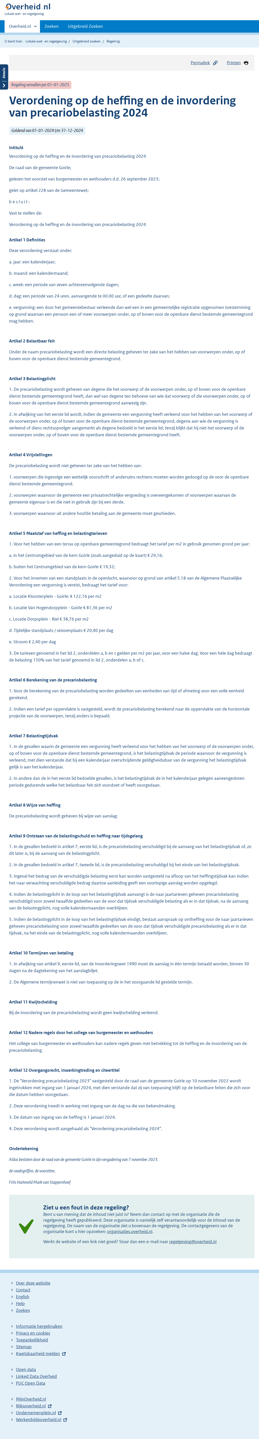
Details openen (4, 76)
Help (20, 1303)
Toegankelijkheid (32, 1340)
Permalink (200, 62)
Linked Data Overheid (36, 1376)
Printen (234, 62)
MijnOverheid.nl (31, 1399)
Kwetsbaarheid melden (38, 1353)
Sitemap (24, 1347)
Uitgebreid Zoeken (85, 26)
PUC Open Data (30, 1383)
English (22, 1296)
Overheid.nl (20, 28)
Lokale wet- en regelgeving (46, 41)
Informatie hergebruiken (39, 1326)
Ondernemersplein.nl (36, 1412)
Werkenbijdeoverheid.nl (38, 1419)
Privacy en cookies (33, 1333)
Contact (23, 1290)
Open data (26, 1369)
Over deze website (33, 1283)
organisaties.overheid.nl (129, 1231)
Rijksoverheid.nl (31, 1406)
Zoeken (52, 26)
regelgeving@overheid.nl (193, 1241)
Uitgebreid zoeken (87, 41)
